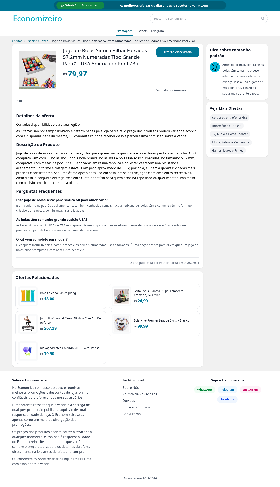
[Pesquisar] (262, 18)
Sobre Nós (131, 387)
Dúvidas (129, 400)
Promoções (124, 31)
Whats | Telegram (151, 31)
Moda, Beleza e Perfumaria (230, 142)
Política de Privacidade (140, 394)
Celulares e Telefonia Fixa (229, 118)
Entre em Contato (136, 407)
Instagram (250, 389)
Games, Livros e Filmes (227, 150)
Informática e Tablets (226, 126)
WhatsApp (204, 389)
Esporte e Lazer (37, 41)
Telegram (227, 389)
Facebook (227, 399)
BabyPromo (132, 414)
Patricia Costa (168, 263)
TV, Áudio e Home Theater (230, 134)
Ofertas (17, 41)
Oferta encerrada (178, 52)
